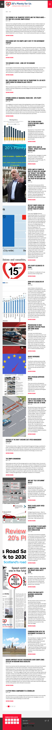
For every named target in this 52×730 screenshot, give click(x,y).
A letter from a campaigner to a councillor (20, 691)
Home (7, 11)
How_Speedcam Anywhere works (36, 378)
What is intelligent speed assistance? (36, 506)
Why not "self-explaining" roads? (36, 481)
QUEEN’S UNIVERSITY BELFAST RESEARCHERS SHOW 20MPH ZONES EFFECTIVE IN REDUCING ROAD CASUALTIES (25, 660)
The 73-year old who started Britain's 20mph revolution (36, 123)
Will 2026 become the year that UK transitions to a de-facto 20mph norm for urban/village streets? (25, 81)
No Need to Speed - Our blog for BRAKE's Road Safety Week (37, 570)
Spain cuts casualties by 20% (36, 282)
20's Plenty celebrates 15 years (36, 266)
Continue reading (9, 35)
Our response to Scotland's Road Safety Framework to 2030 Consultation (37, 528)
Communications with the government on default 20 (36, 632)
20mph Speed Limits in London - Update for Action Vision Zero (37, 149)
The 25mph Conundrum (13, 458)
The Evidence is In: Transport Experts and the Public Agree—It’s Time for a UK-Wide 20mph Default (26, 18)
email (29, 720)
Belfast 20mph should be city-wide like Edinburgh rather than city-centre (36, 207)
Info (10, 11)
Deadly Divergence (34, 356)
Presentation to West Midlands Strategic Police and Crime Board (36, 327)
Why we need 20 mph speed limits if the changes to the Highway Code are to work (37, 401)
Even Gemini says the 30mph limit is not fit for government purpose (25, 42)
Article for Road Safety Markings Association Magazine (35, 594)
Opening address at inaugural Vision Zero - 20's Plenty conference (23, 99)
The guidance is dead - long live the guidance (20, 63)
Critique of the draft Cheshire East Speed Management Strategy (23, 440)
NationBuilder (31, 723)
